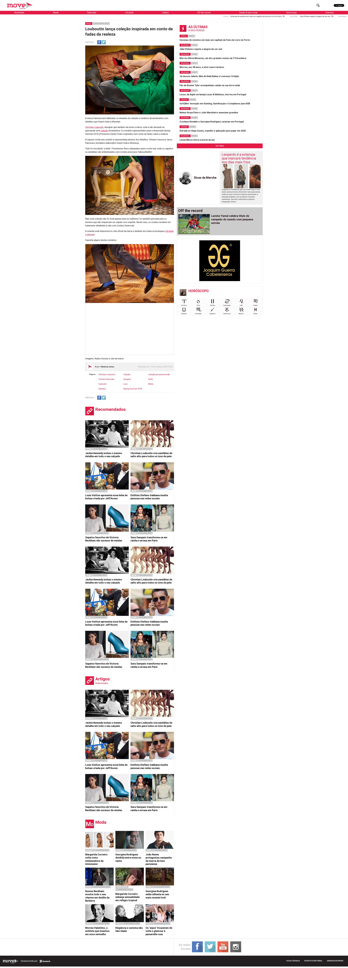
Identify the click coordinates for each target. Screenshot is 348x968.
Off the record (204, 12)
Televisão (91, 12)
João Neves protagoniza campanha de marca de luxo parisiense (159, 859)
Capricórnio (227, 313)
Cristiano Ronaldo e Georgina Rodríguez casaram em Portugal (212, 121)
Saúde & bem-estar (248, 12)
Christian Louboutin (94, 127)
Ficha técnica (293, 961)
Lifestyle (129, 12)
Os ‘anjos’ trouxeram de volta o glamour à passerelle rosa (159, 931)
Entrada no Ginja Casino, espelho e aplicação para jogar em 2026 (213, 130)
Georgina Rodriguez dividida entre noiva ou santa (128, 857)
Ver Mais (219, 146)
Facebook (99, 42)
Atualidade (19, 12)
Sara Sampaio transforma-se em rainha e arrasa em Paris (148, 539)
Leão (241, 305)
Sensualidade (122, 887)
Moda (55, 12)
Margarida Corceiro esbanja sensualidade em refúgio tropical (127, 897)
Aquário (241, 313)
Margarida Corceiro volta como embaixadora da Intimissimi (96, 859)
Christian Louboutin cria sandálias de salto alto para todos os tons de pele (151, 455)
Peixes (255, 313)
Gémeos (212, 305)
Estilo (150, 379)
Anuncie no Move (335, 961)
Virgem (255, 305)
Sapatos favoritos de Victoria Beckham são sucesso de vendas (103, 539)
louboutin (103, 384)
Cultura (165, 12)
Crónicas (329, 12)
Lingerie (90, 850)
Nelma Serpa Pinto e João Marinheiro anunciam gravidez (209, 112)
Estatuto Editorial (313, 961)
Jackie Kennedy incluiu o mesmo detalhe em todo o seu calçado (103, 455)
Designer (127, 379)
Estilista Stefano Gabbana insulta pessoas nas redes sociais (149, 497)
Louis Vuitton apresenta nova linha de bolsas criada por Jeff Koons (106, 497)
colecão (104, 130)
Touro (198, 305)
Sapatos (102, 389)
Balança (184, 313)
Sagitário (212, 313)
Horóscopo (291, 12)
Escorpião (198, 313)
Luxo (125, 384)
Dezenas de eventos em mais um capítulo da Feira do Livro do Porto (130, 16)
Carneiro (184, 305)
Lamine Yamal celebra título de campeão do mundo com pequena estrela (232, 219)
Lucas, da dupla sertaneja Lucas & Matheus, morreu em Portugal (213, 94)
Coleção (126, 374)
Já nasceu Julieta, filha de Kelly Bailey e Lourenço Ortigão (209, 76)
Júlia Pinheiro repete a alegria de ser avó (190, 16)
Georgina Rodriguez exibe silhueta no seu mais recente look (157, 894)
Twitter (104, 42)
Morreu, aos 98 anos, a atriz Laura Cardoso (306, 16)
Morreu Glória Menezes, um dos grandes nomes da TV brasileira (247, 16)
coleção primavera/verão (159, 374)
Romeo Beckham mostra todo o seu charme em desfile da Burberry (97, 896)
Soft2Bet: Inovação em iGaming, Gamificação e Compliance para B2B (215, 103)
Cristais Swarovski (106, 379)
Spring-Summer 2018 (132, 389)
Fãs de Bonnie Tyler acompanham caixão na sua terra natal (210, 85)
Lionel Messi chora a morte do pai (197, 140)
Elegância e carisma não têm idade (129, 929)
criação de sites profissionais (44, 961)
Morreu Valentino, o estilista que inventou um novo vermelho (97, 931)
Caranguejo (227, 305)
